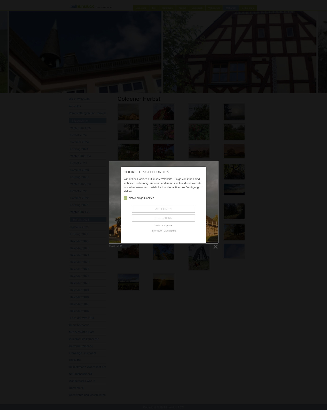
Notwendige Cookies (141, 198)
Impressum (156, 230)
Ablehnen (163, 209)
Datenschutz (170, 230)
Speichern (164, 218)
